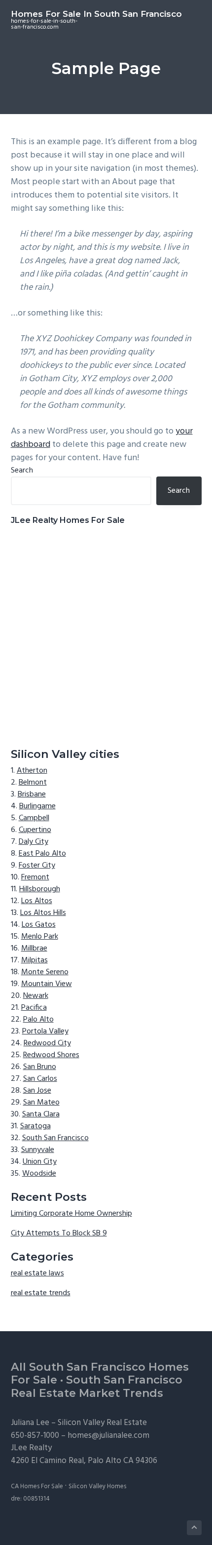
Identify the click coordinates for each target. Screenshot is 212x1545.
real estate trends (41, 1293)
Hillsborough (39, 889)
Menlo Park (39, 936)
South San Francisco (55, 1138)
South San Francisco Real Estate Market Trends (96, 1386)
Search (22, 470)
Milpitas (34, 960)
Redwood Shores (51, 1055)
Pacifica (34, 1007)
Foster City (37, 865)
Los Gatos (39, 924)
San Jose (37, 1090)
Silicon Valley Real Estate (102, 1422)
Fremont (35, 877)
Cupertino (35, 830)
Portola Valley (45, 1031)
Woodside (39, 1173)
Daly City (33, 841)
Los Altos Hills (43, 913)
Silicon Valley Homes (97, 1486)
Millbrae (34, 948)
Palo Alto (38, 1019)
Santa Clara (41, 1114)
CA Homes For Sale (37, 1486)
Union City (40, 1161)
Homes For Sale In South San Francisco (96, 14)
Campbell (34, 818)
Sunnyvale (37, 1150)
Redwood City (47, 1043)
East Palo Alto (42, 853)
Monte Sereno (45, 972)
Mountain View (46, 984)
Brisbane (32, 794)
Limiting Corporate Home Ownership (71, 1213)
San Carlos (40, 1078)
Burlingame (37, 806)
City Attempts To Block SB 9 (59, 1233)
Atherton (32, 770)
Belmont (33, 782)
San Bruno (39, 1067)
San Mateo (41, 1102)
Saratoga (35, 1126)
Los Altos (36, 901)
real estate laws (37, 1273)
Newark (35, 996)
